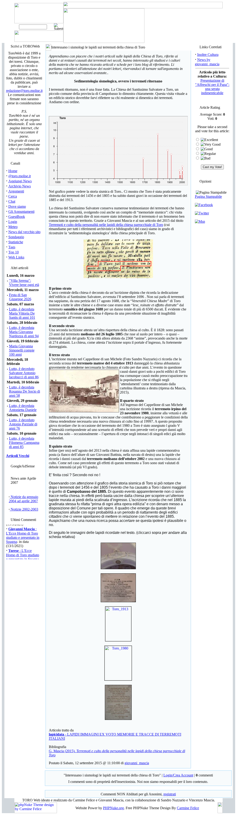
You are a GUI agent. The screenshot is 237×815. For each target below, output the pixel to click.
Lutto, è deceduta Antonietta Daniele (23, 408)
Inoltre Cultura (207, 55)
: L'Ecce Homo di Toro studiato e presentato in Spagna (22, 533)
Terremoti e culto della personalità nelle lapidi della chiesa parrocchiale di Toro (106, 225)
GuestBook (16, 217)
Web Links (16, 257)
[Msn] (200, 221)
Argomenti (16, 191)
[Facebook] (204, 205)
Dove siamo (17, 206)
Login (12, 222)
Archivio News (19, 186)
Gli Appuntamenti (21, 212)
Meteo (13, 227)
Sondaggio (16, 237)
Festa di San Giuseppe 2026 (20, 297)
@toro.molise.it (19, 176)
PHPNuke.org (113, 808)
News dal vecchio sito (24, 232)
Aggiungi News (20, 181)
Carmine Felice (188, 808)
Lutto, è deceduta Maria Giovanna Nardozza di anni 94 (24, 332)
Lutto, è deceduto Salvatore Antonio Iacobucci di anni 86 (24, 373)
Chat (11, 201)
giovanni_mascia (137, 763)
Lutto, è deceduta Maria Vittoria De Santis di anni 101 (22, 313)
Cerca (12, 196)
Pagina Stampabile (208, 196)
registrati (169, 794)
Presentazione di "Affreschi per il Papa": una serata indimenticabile (212, 86)
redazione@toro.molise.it (24, 91)
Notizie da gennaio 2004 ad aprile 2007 (23, 499)
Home (12, 171)
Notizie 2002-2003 (24, 509)
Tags (11, 247)
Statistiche (15, 242)
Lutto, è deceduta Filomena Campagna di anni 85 (24, 442)
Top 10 (13, 252)
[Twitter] (202, 213)
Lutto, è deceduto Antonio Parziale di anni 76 (23, 424)
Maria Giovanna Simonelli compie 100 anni (21, 350)
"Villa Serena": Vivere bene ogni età (24, 283)
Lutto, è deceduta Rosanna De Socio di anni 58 (24, 391)
